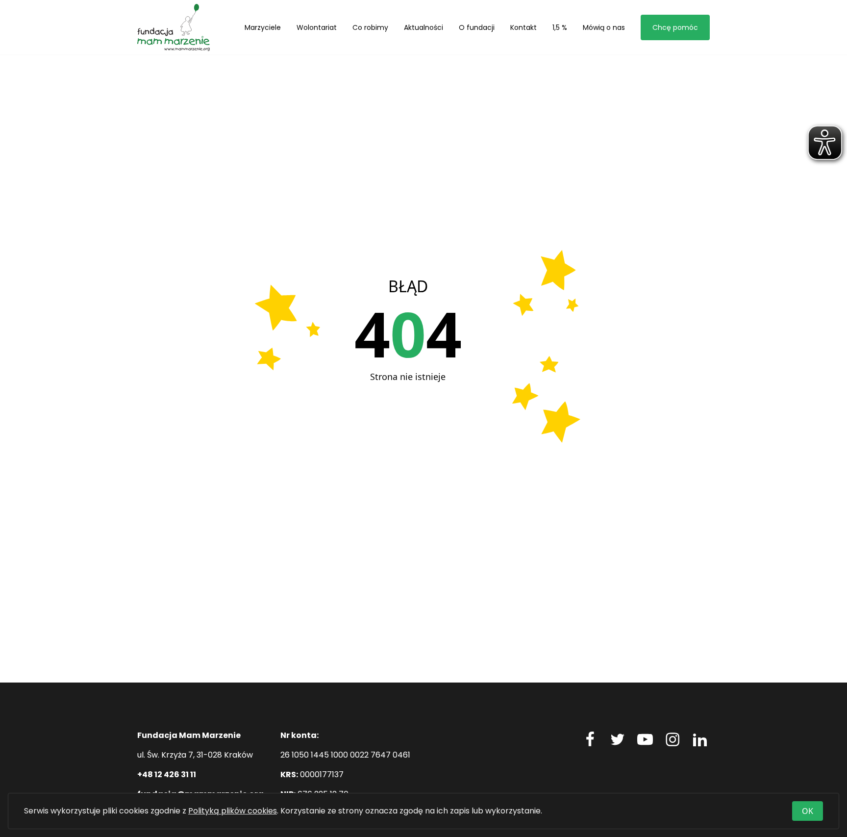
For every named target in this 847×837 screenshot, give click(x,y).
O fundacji (477, 27)
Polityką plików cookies (232, 810)
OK (807, 811)
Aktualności (423, 27)
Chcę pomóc (675, 27)
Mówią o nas (604, 27)
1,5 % (559, 27)
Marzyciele (263, 27)
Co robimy (370, 27)
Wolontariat (317, 27)
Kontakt (523, 27)
